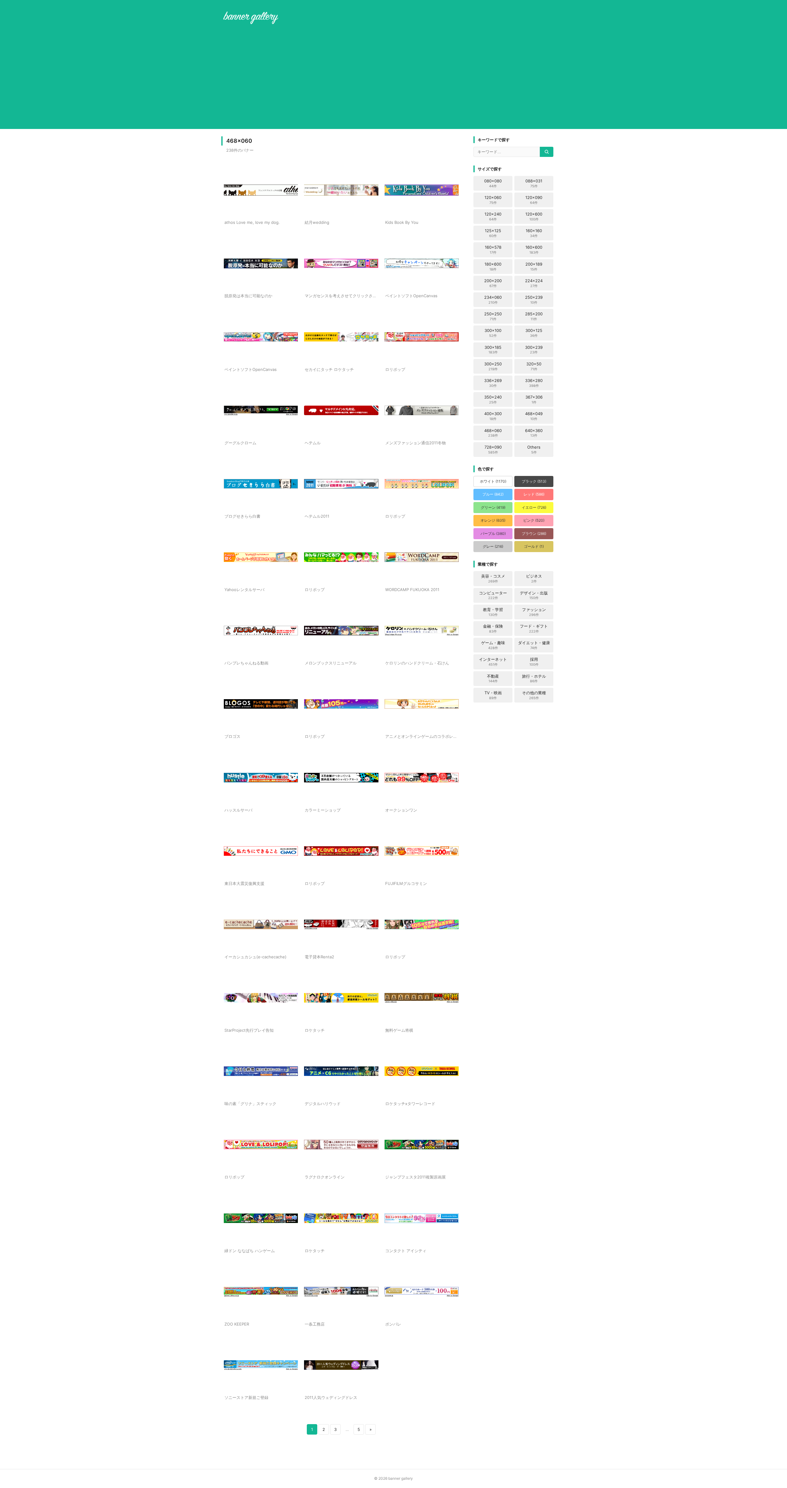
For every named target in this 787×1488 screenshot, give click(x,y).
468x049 (534, 416)
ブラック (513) (534, 481)
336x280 (534, 383)
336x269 (493, 383)
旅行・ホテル (534, 679)
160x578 (493, 250)
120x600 (533, 216)
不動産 (493, 679)
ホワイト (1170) (493, 481)
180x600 (492, 266)
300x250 (493, 366)
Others (533, 449)
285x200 (534, 316)
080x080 (493, 183)
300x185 (492, 350)
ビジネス (534, 578)
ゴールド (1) (534, 546)
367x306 (534, 399)
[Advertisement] (393, 78)
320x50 (533, 366)
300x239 (534, 350)
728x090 (493, 449)
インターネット (493, 662)
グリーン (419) (493, 507)
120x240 (492, 216)
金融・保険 (493, 628)
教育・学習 (493, 612)
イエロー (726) (534, 507)
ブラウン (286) (534, 533)
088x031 (533, 183)
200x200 (493, 283)
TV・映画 (493, 695)
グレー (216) (493, 546)
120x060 (492, 200)
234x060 (493, 300)
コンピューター (493, 595)
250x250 (493, 316)
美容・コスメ (493, 578)
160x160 (534, 233)
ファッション (534, 612)
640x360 (534, 433)
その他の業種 (534, 695)
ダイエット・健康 (534, 645)
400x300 (493, 416)
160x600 (533, 250)
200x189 (533, 266)
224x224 (534, 283)
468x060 (493, 433)
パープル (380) (493, 533)
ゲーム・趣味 (493, 645)
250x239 (534, 300)
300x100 (492, 333)
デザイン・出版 (534, 595)
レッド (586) (534, 494)
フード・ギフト (534, 628)
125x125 (493, 233)
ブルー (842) (493, 494)
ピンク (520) (533, 520)
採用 (534, 662)
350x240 (493, 399)
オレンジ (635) (493, 520)
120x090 (533, 200)
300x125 (533, 333)
